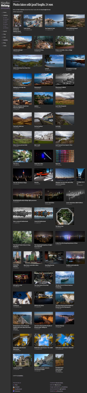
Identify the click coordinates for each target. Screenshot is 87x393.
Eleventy (59, 385)
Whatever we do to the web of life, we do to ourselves (64, 183)
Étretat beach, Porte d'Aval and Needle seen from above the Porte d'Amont (22, 327)
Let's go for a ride (17, 285)
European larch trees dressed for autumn (59, 369)
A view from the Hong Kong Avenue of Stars (67, 243)
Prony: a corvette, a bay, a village (64, 50)
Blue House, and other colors (31, 265)
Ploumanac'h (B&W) (61, 87)
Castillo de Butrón (17, 368)
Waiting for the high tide (19, 87)
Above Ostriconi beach (72, 28)
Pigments (58, 163)
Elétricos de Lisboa (39, 305)
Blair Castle (37, 145)
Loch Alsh (58, 126)
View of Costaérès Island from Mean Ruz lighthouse (20, 107)
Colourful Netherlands (40, 221)
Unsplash (17, 387)
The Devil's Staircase (18, 126)
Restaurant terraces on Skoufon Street (17, 30)
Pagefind (63, 389)
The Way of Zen (59, 226)
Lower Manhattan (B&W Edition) (74, 202)
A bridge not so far (81, 183)
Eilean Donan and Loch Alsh (20, 145)
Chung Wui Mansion (16, 265)
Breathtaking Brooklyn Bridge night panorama (24, 200)
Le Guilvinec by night (71, 68)
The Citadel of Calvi (50, 28)
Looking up (16, 305)
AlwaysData (60, 391)
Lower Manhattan (49, 202)
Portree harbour (38, 126)
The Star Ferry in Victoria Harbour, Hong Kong (64, 286)
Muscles (36, 182)
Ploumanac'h (37, 87)
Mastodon (17, 391)
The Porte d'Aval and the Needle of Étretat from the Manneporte (64, 306)
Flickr (16, 385)
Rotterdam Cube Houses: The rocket (43, 347)
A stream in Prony (39, 50)
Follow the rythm (38, 163)
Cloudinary (64, 387)
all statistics (20, 375)
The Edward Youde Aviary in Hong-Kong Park (22, 245)
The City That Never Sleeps (20, 182)
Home (14, 1)
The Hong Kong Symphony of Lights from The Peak (43, 245)
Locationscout (18, 389)
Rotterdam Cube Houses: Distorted (64, 347)
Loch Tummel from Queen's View (64, 145)
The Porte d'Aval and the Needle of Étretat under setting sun (43, 326)
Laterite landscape (18, 50)
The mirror (16, 163)
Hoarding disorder (49, 265)
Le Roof (47, 68)
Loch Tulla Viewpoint (61, 106)
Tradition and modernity (72, 265)
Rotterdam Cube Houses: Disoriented (19, 348)
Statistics (17, 1)
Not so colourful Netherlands (20, 221)
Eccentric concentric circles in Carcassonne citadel (41, 368)
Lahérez (36, 106)
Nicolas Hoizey (59, 382)
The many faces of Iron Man (41, 285)
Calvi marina (27, 28)
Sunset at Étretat (60, 325)
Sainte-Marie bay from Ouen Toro (21, 68)
